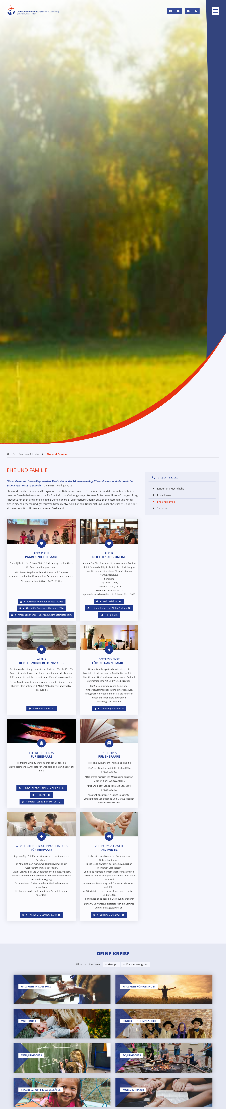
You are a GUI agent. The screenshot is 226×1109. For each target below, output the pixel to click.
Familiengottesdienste (112, 708)
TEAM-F (42, 794)
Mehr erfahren (110, 601)
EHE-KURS (112, 614)
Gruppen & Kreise (28, 454)
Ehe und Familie (57, 454)
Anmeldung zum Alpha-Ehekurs (110, 608)
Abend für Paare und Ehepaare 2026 (44, 608)
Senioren (162, 508)
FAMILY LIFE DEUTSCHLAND (42, 914)
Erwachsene (164, 495)
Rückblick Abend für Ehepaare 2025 (44, 601)
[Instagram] (170, 11)
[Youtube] (178, 11)
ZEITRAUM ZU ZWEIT (110, 914)
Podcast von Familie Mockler (42, 801)
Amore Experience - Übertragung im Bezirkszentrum (44, 614)
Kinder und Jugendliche (170, 488)
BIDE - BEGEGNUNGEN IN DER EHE (43, 788)
